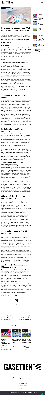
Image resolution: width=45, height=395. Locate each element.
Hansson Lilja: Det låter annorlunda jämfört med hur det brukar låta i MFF (24, 317)
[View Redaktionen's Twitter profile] (16, 305)
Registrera (22, 387)
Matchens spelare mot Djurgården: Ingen (16, 341)
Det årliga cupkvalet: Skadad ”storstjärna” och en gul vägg (38, 17)
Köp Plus (22, 388)
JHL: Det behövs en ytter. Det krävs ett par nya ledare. (26, 341)
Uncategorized (4, 33)
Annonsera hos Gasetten (22, 385)
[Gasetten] (7, 3)
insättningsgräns (13, 243)
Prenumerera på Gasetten (22, 383)
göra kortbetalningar (25, 187)
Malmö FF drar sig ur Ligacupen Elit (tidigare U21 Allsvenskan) (7, 317)
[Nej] (43, 393)
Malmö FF (4, 330)
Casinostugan (7, 67)
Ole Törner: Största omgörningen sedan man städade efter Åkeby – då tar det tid (38, 38)
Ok (42, 394)
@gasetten (17, 378)
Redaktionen (16, 308)
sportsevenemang (25, 149)
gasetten (31, 378)
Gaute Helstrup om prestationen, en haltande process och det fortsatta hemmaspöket (38, 48)
